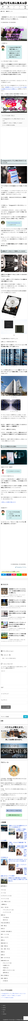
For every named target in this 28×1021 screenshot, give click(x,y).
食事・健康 (4, 978)
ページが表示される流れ (8, 125)
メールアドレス (5, 693)
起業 (3, 954)
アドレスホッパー (8, 910)
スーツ (3, 893)
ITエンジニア (7, 963)
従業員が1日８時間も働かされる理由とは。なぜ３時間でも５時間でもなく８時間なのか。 (17, 879)
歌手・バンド (5, 934)
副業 (3, 915)
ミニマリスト (7, 912)
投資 (3, 928)
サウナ (3, 890)
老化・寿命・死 (5, 949)
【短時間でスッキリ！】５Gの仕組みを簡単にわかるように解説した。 (17, 602)
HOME (3, 11)
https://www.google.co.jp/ (13, 222)
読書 (3, 952)
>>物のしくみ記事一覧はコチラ (8, 502)
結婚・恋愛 (4, 946)
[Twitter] (3, 575)
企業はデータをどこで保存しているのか (12, 123)
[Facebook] (8, 575)
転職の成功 (5, 960)
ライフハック (5, 898)
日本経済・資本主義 (6, 931)
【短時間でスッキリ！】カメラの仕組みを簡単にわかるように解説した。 (17, 613)
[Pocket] (14, 575)
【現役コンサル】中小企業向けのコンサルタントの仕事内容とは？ (17, 826)
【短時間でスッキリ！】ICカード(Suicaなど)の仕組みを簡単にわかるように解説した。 (17, 624)
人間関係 (4, 904)
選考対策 (6, 972)
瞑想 (3, 940)
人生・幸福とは (5, 901)
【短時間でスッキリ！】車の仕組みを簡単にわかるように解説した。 (17, 635)
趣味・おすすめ (5, 957)
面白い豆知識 (5, 975)
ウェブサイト (4, 700)
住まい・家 (4, 907)
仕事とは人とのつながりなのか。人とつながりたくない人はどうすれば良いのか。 (17, 861)
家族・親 (4, 925)
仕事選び (6, 965)
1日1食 (5, 980)
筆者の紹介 (4, 943)
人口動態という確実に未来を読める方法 (21, 829)
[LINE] (19, 575)
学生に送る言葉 (5, 922)
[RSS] (24, 575)
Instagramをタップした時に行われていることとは (13, 993)
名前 (2, 687)
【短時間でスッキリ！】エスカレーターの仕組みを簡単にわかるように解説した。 (17, 590)
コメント (3, 671)
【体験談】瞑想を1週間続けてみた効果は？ (21, 846)
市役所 (5, 968)
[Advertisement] (14, 142)
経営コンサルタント (9, 970)
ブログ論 (6, 917)
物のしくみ (10, 11)
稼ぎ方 (5, 920)
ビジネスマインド (6, 895)
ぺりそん (24, 567)
